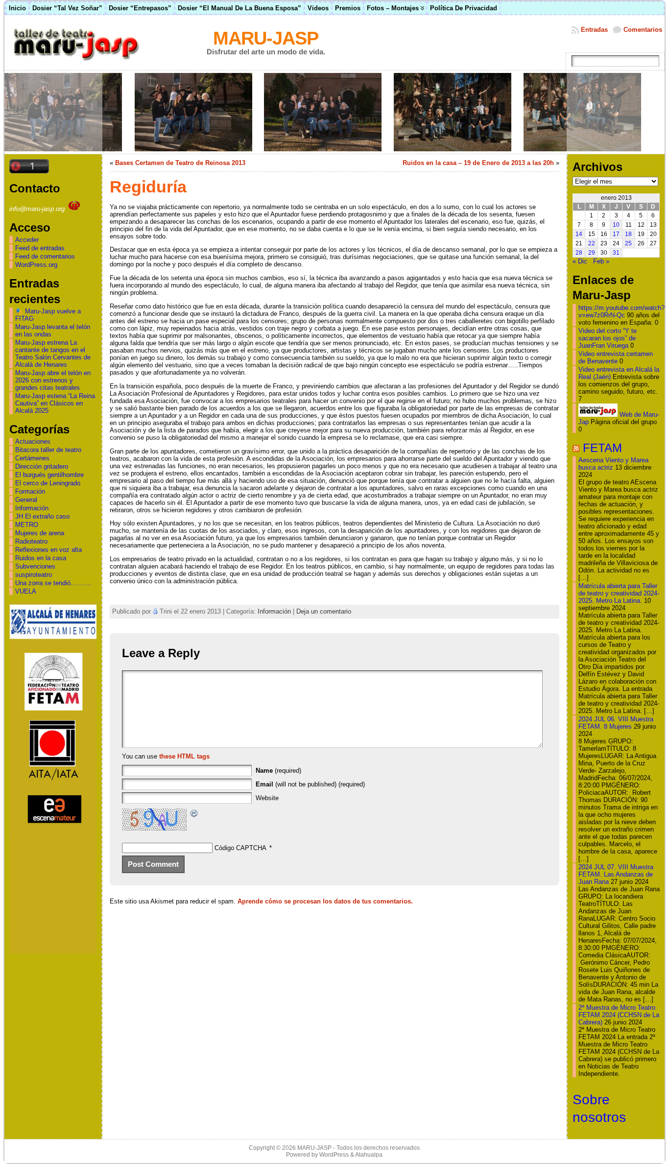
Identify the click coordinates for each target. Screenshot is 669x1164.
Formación (30, 491)
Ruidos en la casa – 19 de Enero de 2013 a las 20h (478, 162)
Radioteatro (31, 541)
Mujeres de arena (39, 533)
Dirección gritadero (41, 466)
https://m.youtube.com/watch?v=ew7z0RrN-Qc (621, 311)
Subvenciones (35, 566)
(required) (278, 770)
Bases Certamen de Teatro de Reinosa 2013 (180, 162)
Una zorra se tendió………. (53, 583)
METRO (26, 524)
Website (267, 798)
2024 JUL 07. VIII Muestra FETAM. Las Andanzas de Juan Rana (615, 874)
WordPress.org (36, 264)
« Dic (580, 261)
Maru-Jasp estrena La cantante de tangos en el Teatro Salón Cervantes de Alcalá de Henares (53, 353)
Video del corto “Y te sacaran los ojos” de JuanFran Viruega (607, 338)
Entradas (594, 29)
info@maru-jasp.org (38, 209)
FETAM (602, 447)
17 (616, 234)
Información (31, 508)
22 (591, 243)
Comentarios (642, 29)
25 (628, 243)
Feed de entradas (40, 248)
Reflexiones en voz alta (48, 549)
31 (616, 253)
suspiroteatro (33, 574)
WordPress (334, 1154)
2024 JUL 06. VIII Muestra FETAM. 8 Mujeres (615, 722)
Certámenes (32, 458)
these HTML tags (184, 756)
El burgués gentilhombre (49, 474)
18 (628, 234)
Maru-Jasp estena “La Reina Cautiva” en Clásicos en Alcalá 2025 (55, 403)
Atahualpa (368, 1154)
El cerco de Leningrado (47, 483)
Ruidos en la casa (40, 558)
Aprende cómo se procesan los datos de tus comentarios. (325, 901)
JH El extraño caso (42, 516)
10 (616, 225)
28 (578, 253)
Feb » (601, 261)
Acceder (27, 239)
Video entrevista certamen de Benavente (615, 357)
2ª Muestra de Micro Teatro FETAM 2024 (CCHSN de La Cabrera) (618, 1015)
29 (591, 253)
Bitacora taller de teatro (48, 449)
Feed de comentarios (45, 256)
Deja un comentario (323, 611)
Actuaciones (32, 441)
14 (578, 234)
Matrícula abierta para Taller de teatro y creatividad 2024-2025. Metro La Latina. (618, 593)
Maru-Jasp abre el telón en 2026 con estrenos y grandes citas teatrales (53, 380)
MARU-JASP (265, 37)
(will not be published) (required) (310, 784)
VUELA (25, 591)
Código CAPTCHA (240, 848)
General (26, 499)
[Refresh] (194, 814)
